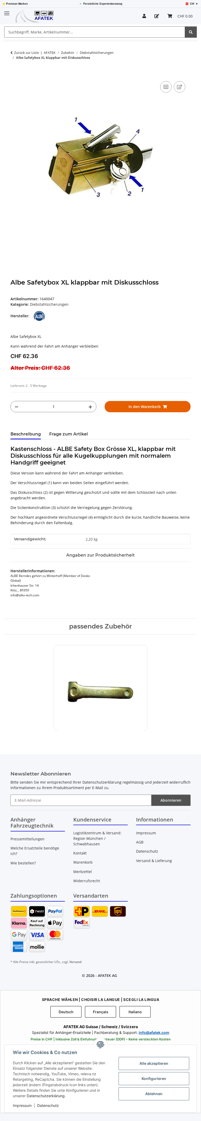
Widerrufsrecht (86, 880)
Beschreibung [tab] (25, 434)
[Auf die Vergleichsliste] (166, 87)
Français (100, 1012)
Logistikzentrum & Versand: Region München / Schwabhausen (97, 838)
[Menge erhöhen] (90, 406)
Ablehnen (154, 1093)
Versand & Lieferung (154, 860)
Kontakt (80, 853)
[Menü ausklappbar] (6, 11)
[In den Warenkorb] (14, 74)
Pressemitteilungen (27, 838)
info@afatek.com (154, 1032)
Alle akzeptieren (153, 1063)
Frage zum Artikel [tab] (68, 434)
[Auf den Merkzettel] (179, 87)
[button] (144, 16)
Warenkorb (83, 862)
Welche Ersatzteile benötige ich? (34, 851)
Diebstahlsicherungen (49, 304)
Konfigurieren (154, 1078)
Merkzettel (82, 871)
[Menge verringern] (16, 406)
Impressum (22, 1105)
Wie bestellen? (23, 862)
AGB (139, 842)
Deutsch (66, 1012)
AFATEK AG (107, 975)
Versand (75, 962)
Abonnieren (170, 800)
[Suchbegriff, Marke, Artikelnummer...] (191, 32)
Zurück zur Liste (26, 52)
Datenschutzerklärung (46, 1096)
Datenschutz (48, 1105)
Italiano (135, 1012)
